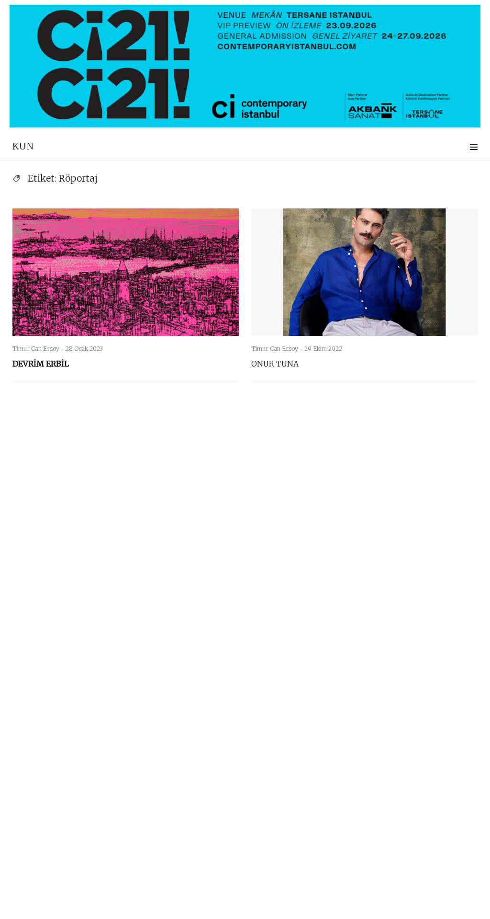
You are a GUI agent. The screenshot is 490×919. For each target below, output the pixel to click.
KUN (23, 146)
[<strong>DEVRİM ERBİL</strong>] (125, 272)
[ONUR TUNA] (364, 272)
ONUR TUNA (275, 363)
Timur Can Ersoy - (39, 348)
